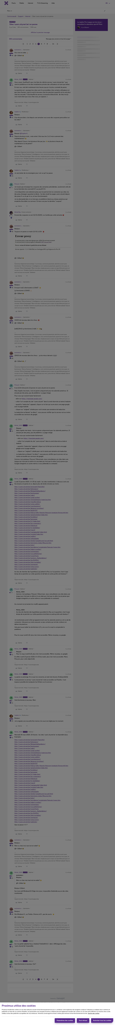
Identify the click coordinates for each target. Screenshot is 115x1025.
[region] (57, 1013)
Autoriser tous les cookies (102, 1020)
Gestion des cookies (93, 1013)
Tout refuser (83, 1020)
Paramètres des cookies (65, 1020)
